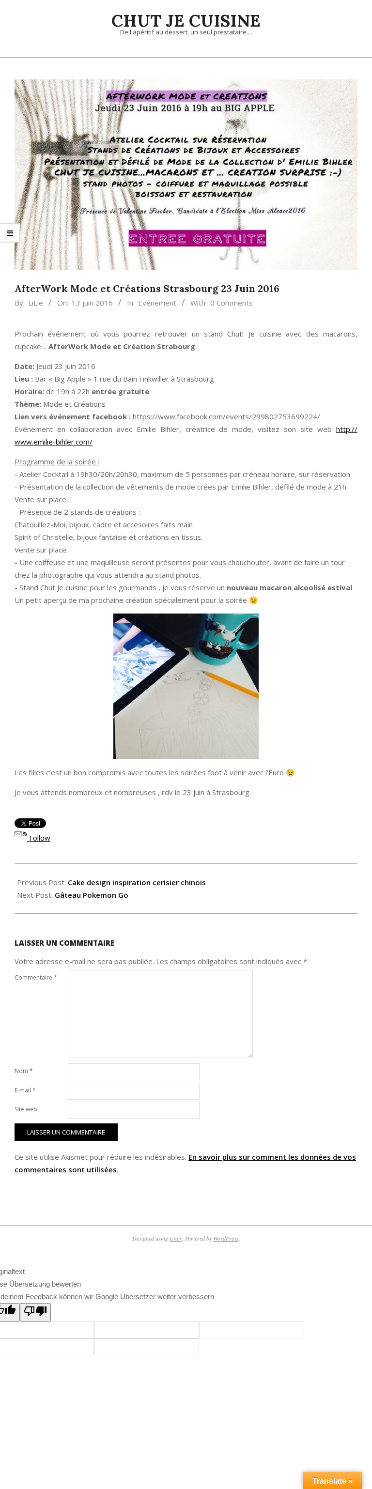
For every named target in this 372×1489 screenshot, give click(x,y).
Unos (176, 1238)
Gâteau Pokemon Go (91, 895)
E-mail (25, 1090)
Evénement (157, 302)
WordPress (226, 1238)
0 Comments (231, 302)
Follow (38, 838)
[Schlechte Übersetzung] (35, 1312)
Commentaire (36, 977)
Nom (24, 1071)
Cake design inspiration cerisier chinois (137, 882)
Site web (26, 1109)
